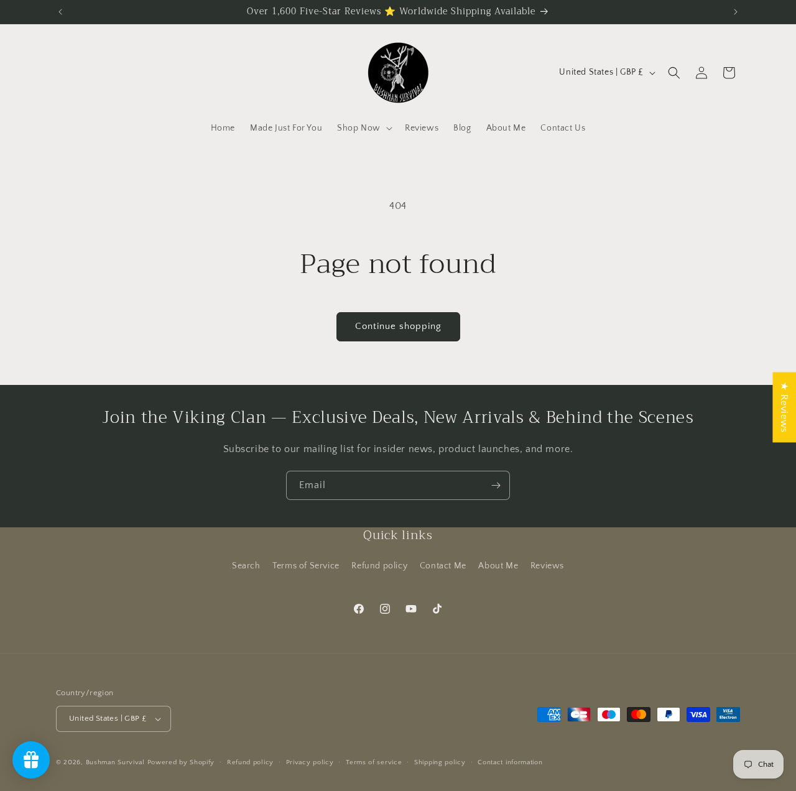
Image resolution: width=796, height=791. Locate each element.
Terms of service (374, 762)
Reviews (547, 566)
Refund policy (379, 566)
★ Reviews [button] (784, 407)
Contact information (510, 762)
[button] (363, 128)
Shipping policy (440, 762)
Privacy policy (310, 762)
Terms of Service (306, 566)
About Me (498, 566)
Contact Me (443, 566)
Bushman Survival (115, 762)
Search (246, 566)
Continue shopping (398, 326)
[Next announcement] (735, 12)
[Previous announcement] (60, 12)
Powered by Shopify (181, 762)
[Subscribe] (495, 485)
